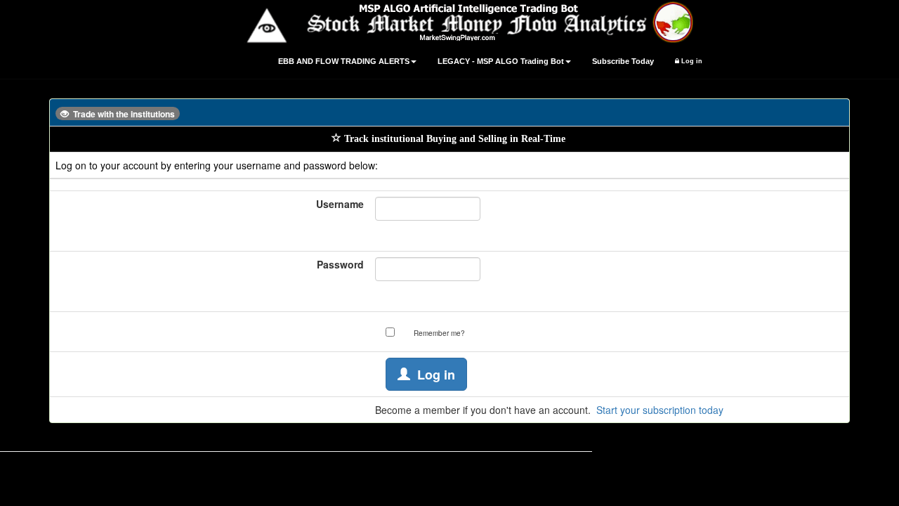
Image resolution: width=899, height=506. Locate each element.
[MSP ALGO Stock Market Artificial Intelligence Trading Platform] (449, 22)
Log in (690, 61)
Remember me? (439, 333)
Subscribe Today (623, 61)
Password (340, 264)
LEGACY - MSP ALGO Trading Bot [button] (501, 61)
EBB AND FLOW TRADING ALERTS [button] (343, 61)
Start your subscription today (659, 410)
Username (340, 204)
